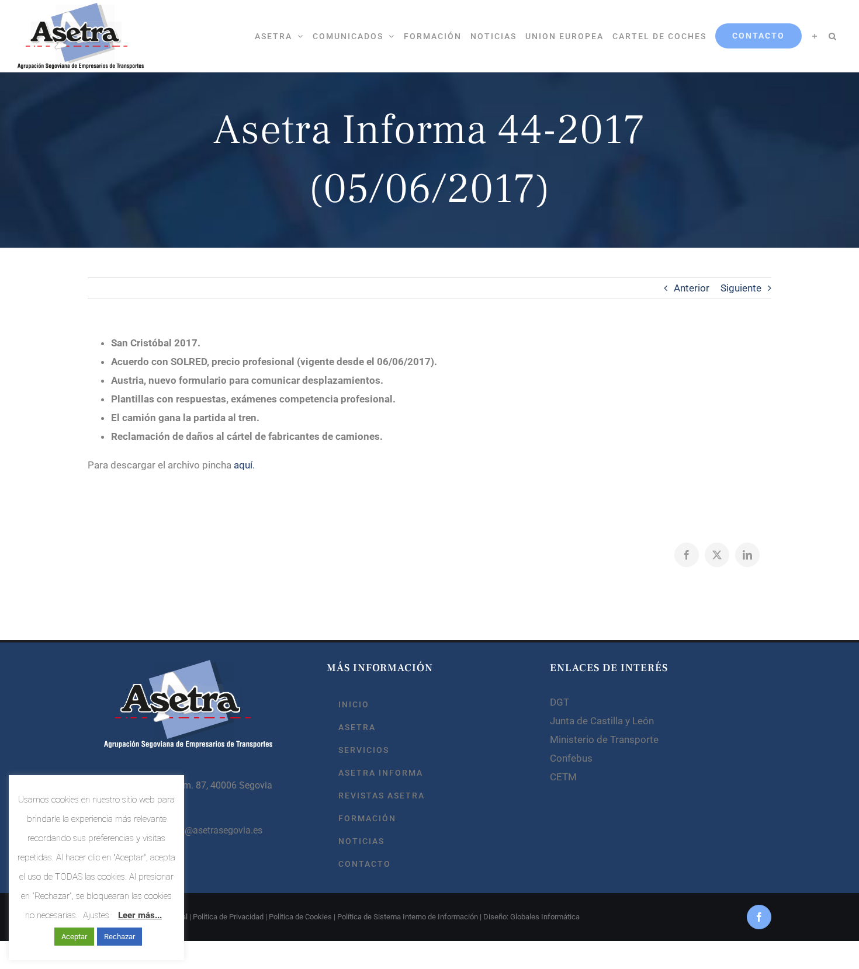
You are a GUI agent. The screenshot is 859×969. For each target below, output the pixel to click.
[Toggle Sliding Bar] (815, 36)
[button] (832, 36)
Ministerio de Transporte (604, 739)
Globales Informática (545, 916)
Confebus (571, 758)
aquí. (244, 465)
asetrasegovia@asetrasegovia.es (194, 830)
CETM (563, 777)
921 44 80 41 (154, 807)
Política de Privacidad (228, 916)
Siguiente (741, 288)
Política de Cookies (300, 916)
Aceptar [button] (74, 936)
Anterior (691, 288)
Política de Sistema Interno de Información (407, 916)
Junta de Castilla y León (602, 721)
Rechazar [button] (119, 936)
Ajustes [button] (96, 915)
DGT (559, 702)
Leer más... (140, 915)
